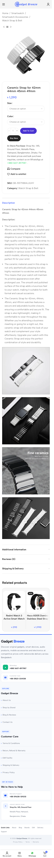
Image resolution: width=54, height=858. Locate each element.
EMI (33, 828)
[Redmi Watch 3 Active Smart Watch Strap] (14, 602)
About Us (7, 700)
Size (9, 103)
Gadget (13, 641)
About (14, 828)
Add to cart (28, 131)
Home (5, 13)
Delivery (40, 828)
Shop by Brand (9, 707)
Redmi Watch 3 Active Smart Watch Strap (14, 618)
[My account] (48, 4)
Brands (27, 828)
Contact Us (7, 722)
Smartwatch (17, 13)
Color (10, 116)
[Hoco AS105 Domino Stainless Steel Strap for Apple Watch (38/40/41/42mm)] (38, 602)
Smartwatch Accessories (15, 17)
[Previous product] (4, 27)
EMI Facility (7, 758)
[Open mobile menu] (3, 4)
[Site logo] (26, 4)
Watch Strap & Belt (12, 20)
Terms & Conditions (11, 743)
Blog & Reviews (9, 715)
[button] (37, 608)
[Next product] (11, 27)
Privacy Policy (9, 772)
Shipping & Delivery (11, 765)
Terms (27, 842)
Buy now (14, 138)
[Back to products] (7, 27)
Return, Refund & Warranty (14, 750)
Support (4, 832)
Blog (20, 828)
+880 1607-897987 (17, 163)
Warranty (36, 842)
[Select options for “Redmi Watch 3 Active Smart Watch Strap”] (14, 608)
